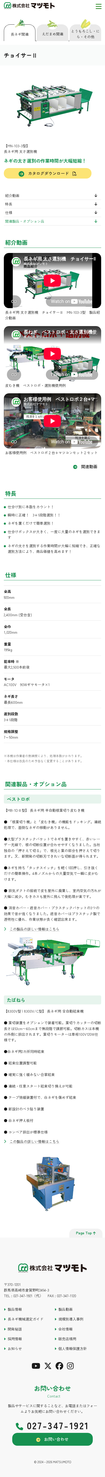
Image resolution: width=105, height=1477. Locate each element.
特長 (8, 204)
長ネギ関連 (20, 34)
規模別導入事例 (70, 1319)
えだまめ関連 (52, 33)
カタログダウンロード (48, 173)
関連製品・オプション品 (24, 221)
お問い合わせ (56, 1439)
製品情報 (15, 1309)
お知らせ (15, 1348)
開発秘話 (15, 1329)
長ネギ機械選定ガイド (25, 1319)
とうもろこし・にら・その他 (85, 33)
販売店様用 (67, 1338)
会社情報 (65, 1329)
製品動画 (65, 1309)
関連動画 (89, 466)
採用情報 (15, 1338)
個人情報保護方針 (72, 1348)
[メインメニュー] (98, 6)
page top (84, 1232)
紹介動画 (12, 195)
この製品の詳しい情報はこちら (34, 929)
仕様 (8, 212)
